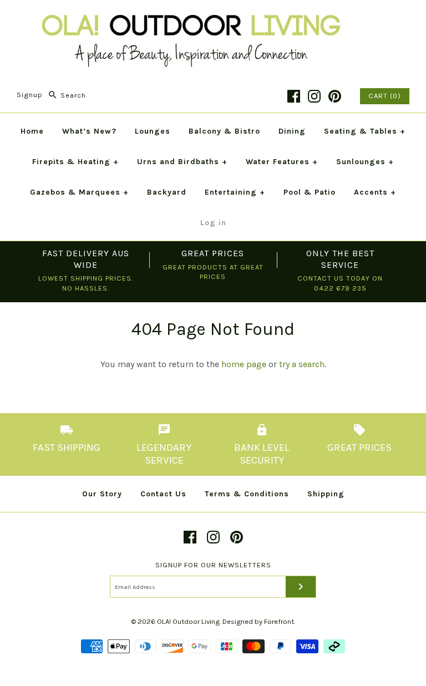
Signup (30, 95)
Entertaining (235, 192)
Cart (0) (384, 96)
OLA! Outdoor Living (188, 621)
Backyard (166, 192)
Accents (375, 192)
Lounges (152, 131)
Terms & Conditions (247, 494)
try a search (301, 364)
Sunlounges (365, 161)
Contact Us (163, 494)
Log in (213, 222)
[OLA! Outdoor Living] (213, 18)
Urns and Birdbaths (182, 161)
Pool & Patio (309, 192)
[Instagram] (314, 96)
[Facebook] (293, 96)
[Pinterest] (334, 96)
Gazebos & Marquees (79, 192)
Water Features (282, 161)
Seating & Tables (364, 131)
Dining (292, 131)
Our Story (102, 494)
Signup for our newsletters (213, 565)
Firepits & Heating (75, 161)
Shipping (325, 494)
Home (32, 131)
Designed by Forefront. (258, 621)
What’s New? (89, 131)
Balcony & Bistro (224, 131)
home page (243, 364)
